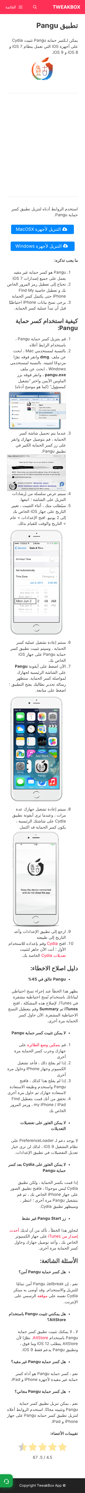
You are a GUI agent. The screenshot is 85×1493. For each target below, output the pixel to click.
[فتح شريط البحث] (35, 7)
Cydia (52, 943)
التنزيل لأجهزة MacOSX (39, 229)
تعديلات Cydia (53, 955)
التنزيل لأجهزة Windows (39, 246)
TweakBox (66, 7)
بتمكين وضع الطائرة (43, 1044)
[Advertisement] (42, 145)
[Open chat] (6, 1480)
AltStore (40, 1337)
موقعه (41, 1295)
